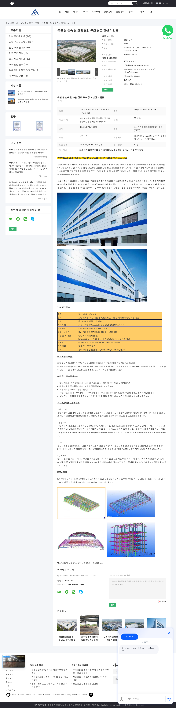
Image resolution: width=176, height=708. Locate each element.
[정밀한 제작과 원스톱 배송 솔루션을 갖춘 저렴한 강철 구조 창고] (67, 625)
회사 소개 (96, 11)
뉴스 (142, 11)
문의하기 (132, 11)
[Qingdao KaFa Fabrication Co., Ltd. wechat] (27, 219)
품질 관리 (120, 11)
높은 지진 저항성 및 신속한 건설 (112, 638)
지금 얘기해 (148, 3)
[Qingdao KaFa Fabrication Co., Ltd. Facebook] (12, 3)
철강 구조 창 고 (26, 23)
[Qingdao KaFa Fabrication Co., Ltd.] (35, 12)
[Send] (169, 699)
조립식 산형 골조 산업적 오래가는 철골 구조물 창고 (49, 685)
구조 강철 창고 (97, 563)
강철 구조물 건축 (17, 36)
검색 (135, 3)
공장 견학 (108, 11)
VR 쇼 (85, 11)
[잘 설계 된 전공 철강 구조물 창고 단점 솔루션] (11, 92)
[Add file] (121, 699)
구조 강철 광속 (16, 64)
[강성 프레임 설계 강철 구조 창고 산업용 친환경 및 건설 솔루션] (134, 625)
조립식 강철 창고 (69, 563)
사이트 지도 (11, 690)
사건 (150, 11)
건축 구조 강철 (16, 53)
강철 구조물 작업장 (18, 42)
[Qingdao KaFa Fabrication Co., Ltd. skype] (34, 219)
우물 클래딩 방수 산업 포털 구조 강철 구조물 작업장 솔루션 (91, 671)
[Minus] (169, 633)
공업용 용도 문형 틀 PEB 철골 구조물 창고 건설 (49, 671)
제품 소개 (14, 23)
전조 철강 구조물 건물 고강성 (85, 684)
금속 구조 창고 (83, 563)
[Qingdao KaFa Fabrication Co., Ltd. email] (12, 219)
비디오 (76, 11)
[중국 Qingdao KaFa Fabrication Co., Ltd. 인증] (17, 126)
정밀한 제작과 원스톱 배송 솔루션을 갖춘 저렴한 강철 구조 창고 (67, 638)
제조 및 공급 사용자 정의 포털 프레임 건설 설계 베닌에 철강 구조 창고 (89, 638)
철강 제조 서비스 (17, 59)
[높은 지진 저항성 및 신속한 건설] (112, 625)
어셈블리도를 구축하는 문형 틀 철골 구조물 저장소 (50, 678)
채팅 (106, 89)
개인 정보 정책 (40, 705)
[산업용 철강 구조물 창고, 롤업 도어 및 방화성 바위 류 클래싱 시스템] (156, 625)
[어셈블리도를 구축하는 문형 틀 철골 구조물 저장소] (11, 100)
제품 (67, 11)
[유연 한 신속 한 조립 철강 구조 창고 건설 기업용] (76, 51)
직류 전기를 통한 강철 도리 (22, 70)
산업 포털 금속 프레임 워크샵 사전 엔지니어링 (90, 678)
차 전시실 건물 (16, 75)
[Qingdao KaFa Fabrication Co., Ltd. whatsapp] (19, 219)
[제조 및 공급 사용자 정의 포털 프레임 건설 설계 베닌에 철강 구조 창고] (89, 625)
